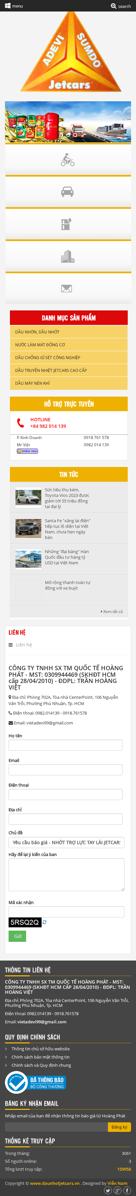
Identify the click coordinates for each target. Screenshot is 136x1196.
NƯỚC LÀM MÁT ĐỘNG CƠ (40, 345)
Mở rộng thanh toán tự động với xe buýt (67, 585)
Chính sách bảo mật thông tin (41, 1057)
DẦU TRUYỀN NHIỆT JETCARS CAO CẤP (51, 370)
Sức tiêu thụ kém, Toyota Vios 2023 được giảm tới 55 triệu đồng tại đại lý (67, 498)
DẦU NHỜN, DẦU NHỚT (37, 332)
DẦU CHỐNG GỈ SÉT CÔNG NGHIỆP (47, 357)
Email (14, 760)
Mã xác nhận (21, 902)
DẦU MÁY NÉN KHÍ (32, 383)
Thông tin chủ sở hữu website (41, 1049)
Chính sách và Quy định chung (41, 1065)
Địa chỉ (15, 810)
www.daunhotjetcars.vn (55, 1183)
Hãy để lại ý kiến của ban (33, 854)
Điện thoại (19, 785)
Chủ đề (15, 833)
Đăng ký (119, 1127)
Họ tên (15, 736)
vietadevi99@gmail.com (41, 1022)
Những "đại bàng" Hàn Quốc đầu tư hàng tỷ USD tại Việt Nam (67, 557)
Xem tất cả (112, 611)
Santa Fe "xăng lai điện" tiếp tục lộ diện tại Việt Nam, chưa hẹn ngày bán (67, 529)
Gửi (17, 936)
